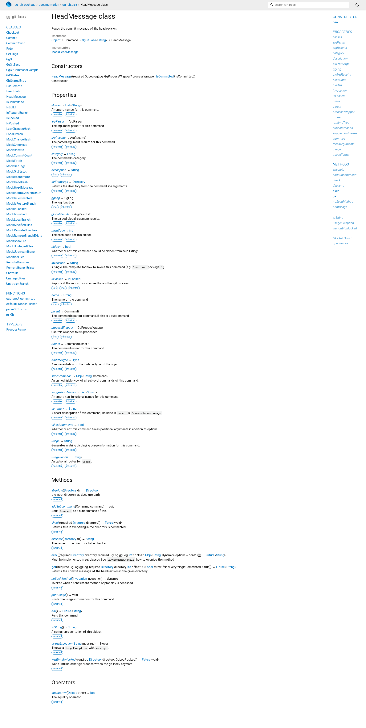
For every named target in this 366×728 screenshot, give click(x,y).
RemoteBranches (18, 262)
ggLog (55, 198)
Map (79, 376)
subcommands (61, 376)
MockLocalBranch (18, 219)
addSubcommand (63, 506)
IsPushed (12, 123)
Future (109, 523)
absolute (57, 490)
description (58, 170)
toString (56, 627)
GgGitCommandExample (22, 70)
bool (68, 247)
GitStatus (12, 75)
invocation (58, 263)
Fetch (10, 48)
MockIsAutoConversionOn (23, 193)
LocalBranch (14, 134)
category (57, 154)
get (53, 567)
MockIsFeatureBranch (21, 203)
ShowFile (12, 273)
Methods (341, 164)
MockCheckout (16, 145)
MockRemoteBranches (21, 230)
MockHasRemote (18, 177)
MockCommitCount (19, 155)
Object (56, 40)
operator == (59, 693)
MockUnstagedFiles (19, 246)
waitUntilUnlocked (63, 659)
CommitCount (15, 43)
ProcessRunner (16, 329)
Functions (15, 293)
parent (55, 311)
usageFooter (59, 457)
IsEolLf (11, 107)
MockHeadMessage (65, 52)
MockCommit (15, 150)
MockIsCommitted (19, 198)
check (55, 523)
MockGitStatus (16, 171)
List (67, 105)
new (335, 22)
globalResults (60, 214)
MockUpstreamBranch (21, 251)
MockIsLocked (16, 209)
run (53, 611)
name (55, 295)
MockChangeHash (18, 139)
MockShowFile (16, 241)
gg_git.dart (69, 4)
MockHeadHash (17, 182)
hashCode (58, 230)
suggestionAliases (63, 392)
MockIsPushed (16, 214)
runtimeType (59, 360)
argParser (57, 121)
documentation (49, 4)
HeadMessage (61, 76)
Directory (79, 182)
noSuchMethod (61, 578)
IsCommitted (165, 76)
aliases (56, 105)
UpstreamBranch (17, 284)
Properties (342, 32)
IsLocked (74, 279)
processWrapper (62, 327)
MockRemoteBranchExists (24, 235)
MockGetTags (16, 166)
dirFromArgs (59, 182)
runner (55, 344)
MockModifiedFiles (19, 225)
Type (75, 360)
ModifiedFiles (15, 257)
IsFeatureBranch (17, 113)
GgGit (10, 59)
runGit (10, 314)
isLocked (57, 279)
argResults (58, 138)
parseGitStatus (16, 309)
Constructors (346, 17)
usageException (62, 643)
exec (54, 555)
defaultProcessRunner (21, 304)
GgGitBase (89, 40)
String (102, 40)
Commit (11, 38)
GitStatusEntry (16, 80)
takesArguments (62, 425)
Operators (342, 238)
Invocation (80, 578)
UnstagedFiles (16, 278)
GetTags (12, 54)
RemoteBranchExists (20, 268)
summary (57, 408)
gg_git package (24, 4)
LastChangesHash (18, 129)
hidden (56, 247)
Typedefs (14, 324)
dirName (57, 539)
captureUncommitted (20, 298)
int (71, 230)
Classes (13, 27)
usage (55, 441)
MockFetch (14, 161)
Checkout (12, 32)
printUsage (58, 595)
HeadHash (13, 91)
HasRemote (14, 86)
